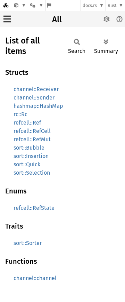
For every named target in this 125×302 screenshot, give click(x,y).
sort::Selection (32, 172)
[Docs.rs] (6, 5)
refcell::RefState (34, 208)
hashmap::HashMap (38, 106)
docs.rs (90, 5)
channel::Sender (34, 97)
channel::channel (35, 278)
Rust (112, 5)
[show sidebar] (7, 19)
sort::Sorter (28, 243)
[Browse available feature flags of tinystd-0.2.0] (49, 5)
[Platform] (36, 5)
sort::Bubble (29, 147)
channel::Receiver (36, 89)
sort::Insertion (31, 156)
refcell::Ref (27, 122)
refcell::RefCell (32, 131)
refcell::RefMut (32, 139)
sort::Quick (27, 164)
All (57, 19)
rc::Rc (20, 114)
